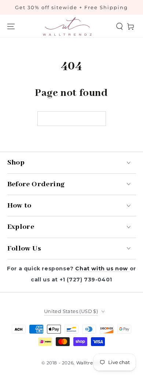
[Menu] (11, 26)
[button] (119, 26)
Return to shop (71, 119)
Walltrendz (89, 363)
